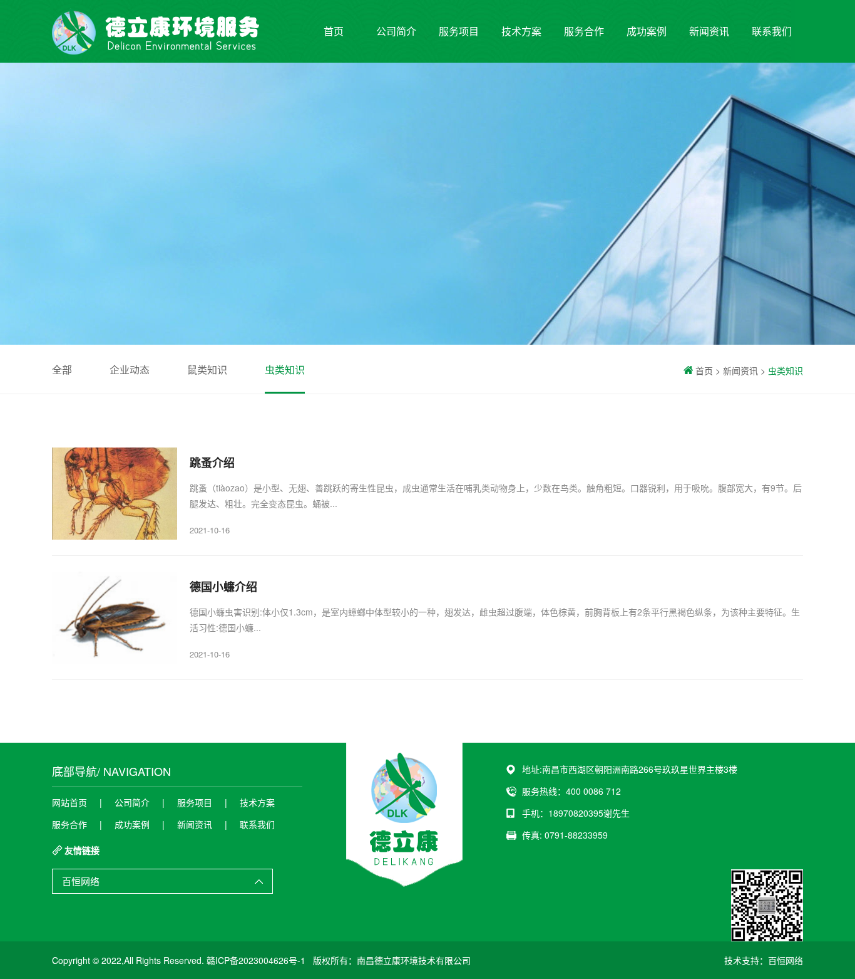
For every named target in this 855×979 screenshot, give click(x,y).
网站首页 (69, 802)
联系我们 (772, 31)
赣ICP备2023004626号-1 (256, 960)
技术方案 (521, 31)
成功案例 (647, 31)
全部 (62, 369)
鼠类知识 (207, 369)
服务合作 (584, 31)
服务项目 (459, 31)
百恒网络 (81, 880)
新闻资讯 (709, 31)
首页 (334, 31)
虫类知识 (285, 369)
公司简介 (396, 31)
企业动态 (130, 369)
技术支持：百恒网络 (763, 960)
